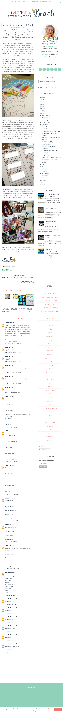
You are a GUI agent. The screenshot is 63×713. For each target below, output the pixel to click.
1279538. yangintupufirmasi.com (14, 359)
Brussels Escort (9, 453)
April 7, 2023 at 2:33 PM (11, 613)
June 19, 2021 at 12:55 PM (12, 427)
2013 (41, 180)
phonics (50, 404)
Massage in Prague (10, 619)
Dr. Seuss (50, 318)
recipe (50, 415)
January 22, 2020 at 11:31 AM (13, 372)
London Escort (9, 480)
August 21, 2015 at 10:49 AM (13, 343)
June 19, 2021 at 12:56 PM (12, 494)
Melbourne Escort (10, 510)
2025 (41, 97)
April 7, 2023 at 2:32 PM (11, 604)
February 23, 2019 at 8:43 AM (13, 352)
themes (49, 433)
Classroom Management (50, 308)
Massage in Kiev (9, 637)
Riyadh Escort (9, 447)
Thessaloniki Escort (10, 441)
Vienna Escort (9, 514)
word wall (50, 437)
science (50, 419)
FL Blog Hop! (45, 155)
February (44, 173)
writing (50, 440)
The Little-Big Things (48, 142)
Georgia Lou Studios (44, 709)
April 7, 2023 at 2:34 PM (11, 649)
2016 (41, 111)
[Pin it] (16, 25)
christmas (49, 354)
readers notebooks (50, 408)
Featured (50, 322)
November (45, 118)
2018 (41, 106)
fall (49, 368)
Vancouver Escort (10, 527)
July (43, 162)
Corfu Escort (8, 558)
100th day (50, 290)
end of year (50, 365)
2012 (41, 182)
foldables (49, 372)
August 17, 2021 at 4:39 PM (12, 595)
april (50, 343)
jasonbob (8, 572)
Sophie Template (26, 709)
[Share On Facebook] (10, 25)
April (43, 169)
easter (50, 361)
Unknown (8, 322)
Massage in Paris (9, 601)
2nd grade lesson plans (50, 297)
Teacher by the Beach (15, 709)
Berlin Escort (8, 404)
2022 (41, 102)
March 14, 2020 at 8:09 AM (12, 392)
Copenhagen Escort (10, 566)
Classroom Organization (50, 311)
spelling (50, 426)
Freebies (34, 2)
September (45, 122)
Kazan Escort (9, 418)
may (50, 394)
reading (50, 411)
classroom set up (50, 358)
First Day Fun (49, 249)
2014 (41, 178)
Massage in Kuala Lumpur (12, 646)
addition (50, 340)
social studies (50, 422)
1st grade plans (49, 293)
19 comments (5, 269)
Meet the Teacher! (47, 153)
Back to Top (58, 709)
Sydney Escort (9, 506)
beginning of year (7, 270)
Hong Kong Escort (10, 459)
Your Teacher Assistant (11, 341)
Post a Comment (8, 653)
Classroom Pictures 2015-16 (50, 150)
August (44, 124)
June (43, 164)
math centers (50, 390)
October (44, 120)
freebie (50, 376)
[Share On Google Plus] (13, 25)
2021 (41, 104)
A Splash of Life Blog (50, 300)
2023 (41, 99)
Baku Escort (8, 518)
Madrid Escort (9, 410)
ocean (50, 397)
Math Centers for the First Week (51, 131)
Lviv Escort (8, 424)
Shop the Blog (45, 2)
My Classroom (23, 2)
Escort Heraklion (9, 554)
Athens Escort (9, 485)
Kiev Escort (8, 491)
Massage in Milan (10, 628)
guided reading (50, 379)
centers (50, 351)
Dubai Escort (8, 468)
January (44, 176)
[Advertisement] (17, 668)
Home (14, 2)
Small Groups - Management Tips (51, 157)
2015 (41, 113)
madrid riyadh (9, 599)
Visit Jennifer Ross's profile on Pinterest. (49, 88)
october (50, 401)
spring (50, 429)
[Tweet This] (7, 25)
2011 (41, 185)
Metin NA (8, 347)
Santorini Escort (9, 539)
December (45, 115)
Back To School (49, 304)
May (43, 166)
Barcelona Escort (10, 435)
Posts (42, 446)
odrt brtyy (8, 396)
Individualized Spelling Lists (49, 160)
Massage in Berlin (10, 610)
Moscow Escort (9, 399)
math (50, 386)
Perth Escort (8, 500)
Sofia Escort (8, 474)
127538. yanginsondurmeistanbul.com (15, 350)
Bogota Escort (9, 535)
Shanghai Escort (9, 531)
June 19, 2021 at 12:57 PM (12, 541)
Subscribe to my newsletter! (47, 460)
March (44, 171)
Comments (43, 449)
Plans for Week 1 (46, 144)
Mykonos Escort (9, 562)
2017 (41, 108)
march (50, 383)
